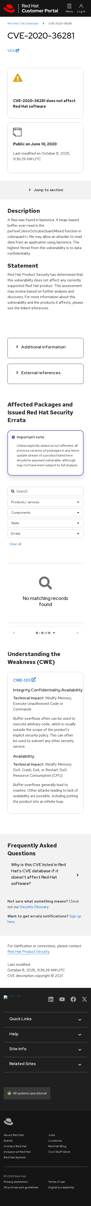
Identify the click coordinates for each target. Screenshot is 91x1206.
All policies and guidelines (21, 1187)
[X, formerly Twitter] (84, 1000)
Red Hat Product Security (28, 951)
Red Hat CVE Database (22, 23)
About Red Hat (14, 1135)
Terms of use (56, 1182)
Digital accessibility (61, 1187)
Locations (55, 1141)
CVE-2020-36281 (60, 23)
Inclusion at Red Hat (17, 1152)
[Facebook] (73, 1000)
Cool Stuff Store (59, 1152)
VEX (11, 50)
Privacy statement (16, 1182)
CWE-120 (22, 680)
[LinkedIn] (51, 1000)
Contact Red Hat (15, 1146)
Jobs (51, 1135)
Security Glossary (34, 906)
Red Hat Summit (15, 1157)
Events (8, 1141)
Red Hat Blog (57, 1146)
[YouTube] (62, 1000)
